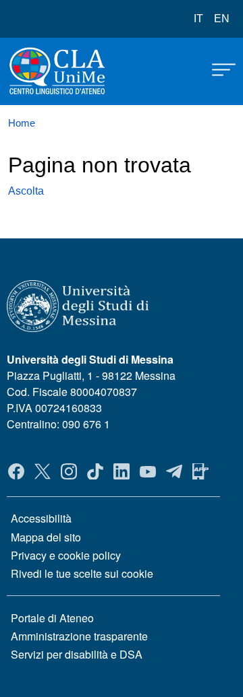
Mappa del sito (46, 537)
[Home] (42, 71)
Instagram (69, 471)
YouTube (148, 471)
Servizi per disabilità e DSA (76, 654)
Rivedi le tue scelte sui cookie (82, 573)
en (222, 18)
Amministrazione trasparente (79, 636)
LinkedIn (121, 471)
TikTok (95, 471)
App (200, 471)
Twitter (42, 471)
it (198, 18)
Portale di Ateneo (52, 618)
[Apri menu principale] (217, 68)
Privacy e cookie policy (66, 555)
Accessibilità (41, 518)
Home (21, 123)
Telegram (174, 471)
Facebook (16, 471)
